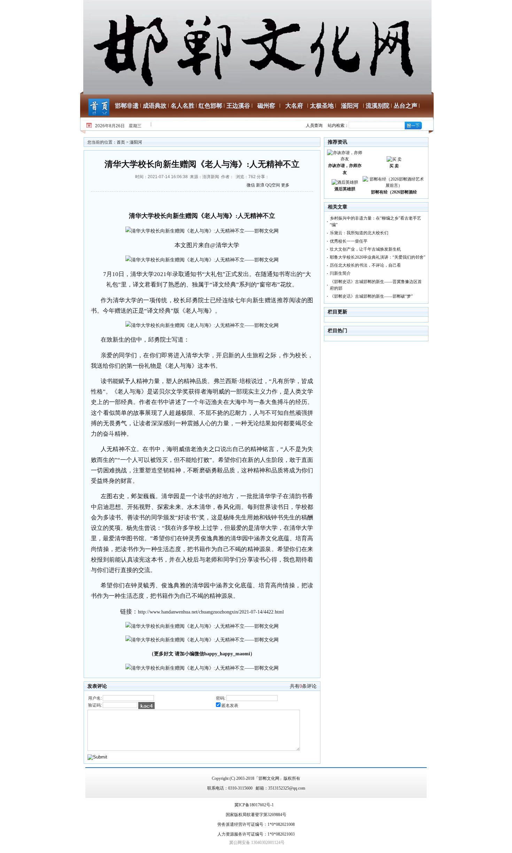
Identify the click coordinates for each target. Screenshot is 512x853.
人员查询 (314, 125)
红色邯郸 (210, 105)
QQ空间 (272, 185)
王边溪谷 (238, 105)
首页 (121, 142)
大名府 (294, 105)
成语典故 (154, 105)
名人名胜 (182, 105)
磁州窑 (266, 105)
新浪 (260, 185)
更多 (285, 185)
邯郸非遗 (127, 105)
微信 (251, 185)
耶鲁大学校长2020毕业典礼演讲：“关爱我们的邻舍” (377, 257)
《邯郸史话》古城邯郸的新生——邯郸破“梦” (371, 296)
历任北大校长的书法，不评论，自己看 (365, 265)
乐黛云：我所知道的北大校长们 (359, 232)
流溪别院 (377, 105)
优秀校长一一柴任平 (348, 241)
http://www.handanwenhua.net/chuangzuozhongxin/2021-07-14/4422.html (211, 612)
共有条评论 (303, 686)
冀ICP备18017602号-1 (254, 804)
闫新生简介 (340, 273)
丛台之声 (405, 105)
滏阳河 (350, 105)
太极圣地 (322, 105)
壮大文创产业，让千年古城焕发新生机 (365, 249)
